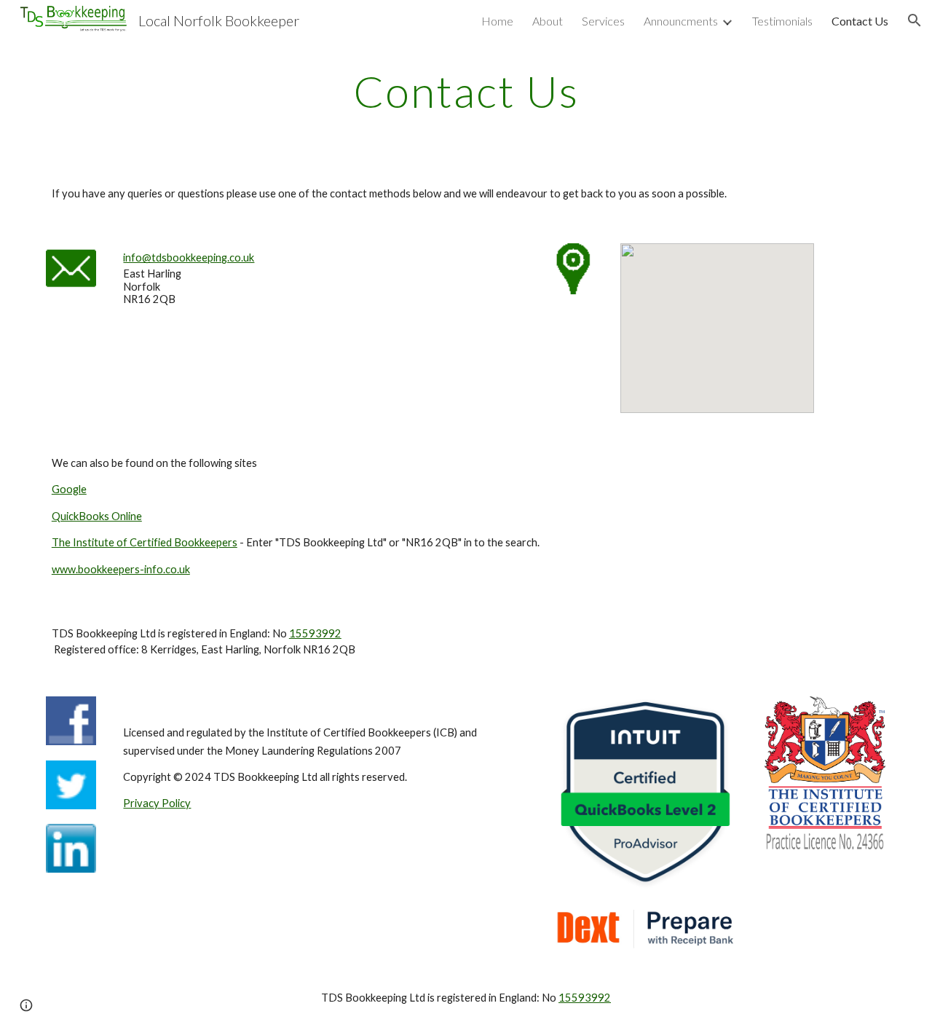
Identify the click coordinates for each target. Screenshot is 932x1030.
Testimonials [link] (782, 21)
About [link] (547, 21)
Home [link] (497, 21)
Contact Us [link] (860, 21)
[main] (466, 91)
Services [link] (603, 21)
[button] (914, 20)
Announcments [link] (681, 21)
